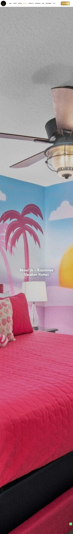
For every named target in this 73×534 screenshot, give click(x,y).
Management (48, 3)
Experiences (38, 3)
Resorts (20, 3)
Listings (15, 3)
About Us (25, 3)
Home (10, 3)
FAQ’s (54, 3)
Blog (43, 3)
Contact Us (31, 3)
